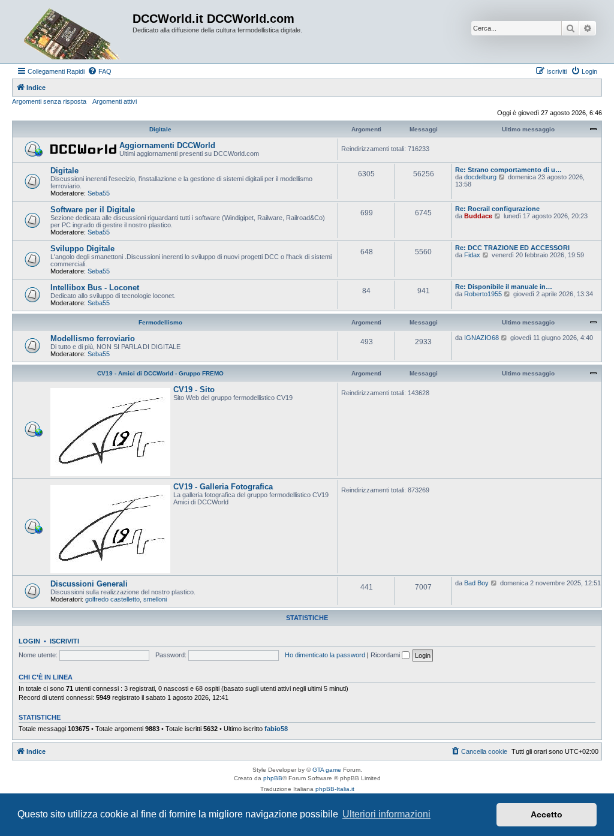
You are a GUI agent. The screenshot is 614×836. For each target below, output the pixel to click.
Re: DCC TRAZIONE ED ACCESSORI (512, 247)
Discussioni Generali (89, 583)
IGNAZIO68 (481, 337)
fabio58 (276, 728)
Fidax (472, 254)
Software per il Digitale (92, 209)
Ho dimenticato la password (325, 654)
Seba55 (99, 193)
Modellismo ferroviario (92, 338)
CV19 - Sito (194, 389)
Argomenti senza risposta (49, 101)
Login (29, 641)
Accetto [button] (546, 814)
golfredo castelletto (112, 599)
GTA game (326, 769)
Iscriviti (64, 641)
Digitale (160, 129)
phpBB (272, 778)
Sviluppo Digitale (82, 248)
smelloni (155, 599)
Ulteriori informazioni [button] (386, 814)
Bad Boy (476, 583)
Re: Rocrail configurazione (497, 208)
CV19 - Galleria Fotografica (223, 486)
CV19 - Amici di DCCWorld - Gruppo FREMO (160, 373)
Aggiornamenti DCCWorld (167, 145)
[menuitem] (100, 71)
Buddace (478, 215)
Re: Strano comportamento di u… (508, 169)
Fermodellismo (160, 322)
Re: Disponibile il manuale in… (503, 286)
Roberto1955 (483, 293)
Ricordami (386, 654)
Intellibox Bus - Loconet (94, 287)
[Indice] (74, 32)
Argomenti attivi (114, 101)
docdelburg (480, 177)
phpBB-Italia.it (334, 789)
